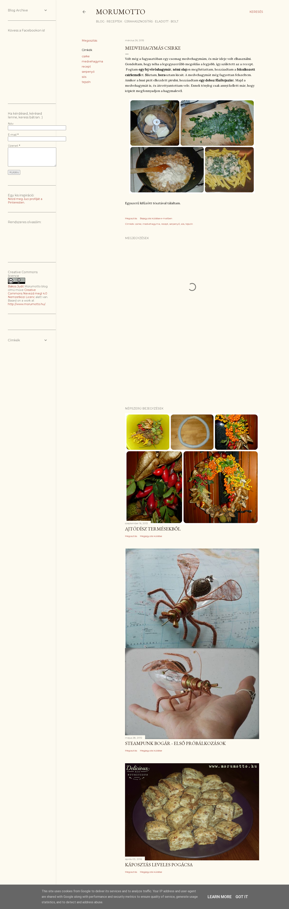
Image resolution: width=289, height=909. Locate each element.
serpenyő (88, 71)
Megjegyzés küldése (151, 536)
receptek (114, 21)
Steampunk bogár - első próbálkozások (175, 743)
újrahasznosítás (138, 21)
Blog (100, 21)
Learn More (220, 896)
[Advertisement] (192, 369)
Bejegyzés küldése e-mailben (156, 218)
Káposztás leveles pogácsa (159, 865)
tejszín (86, 82)
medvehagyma (92, 61)
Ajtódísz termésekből (153, 529)
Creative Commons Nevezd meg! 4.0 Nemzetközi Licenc (27, 293)
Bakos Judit (16, 286)
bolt (174, 21)
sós (84, 77)
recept (86, 66)
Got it (242, 896)
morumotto (120, 11)
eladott (161, 21)
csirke (86, 56)
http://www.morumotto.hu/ (26, 304)
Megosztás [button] (89, 40)
